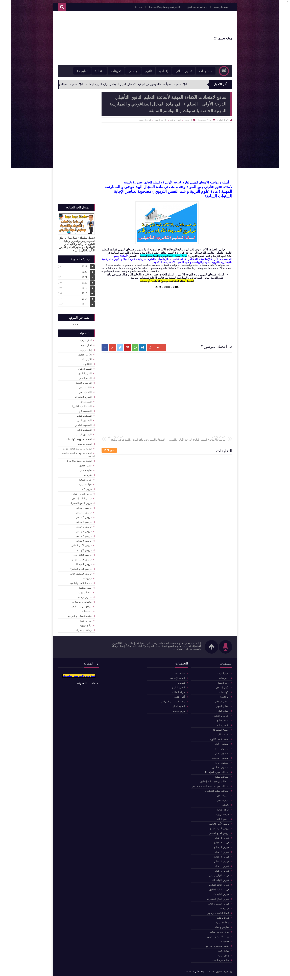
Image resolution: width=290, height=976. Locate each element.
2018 (167, 286)
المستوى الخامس (83, 425)
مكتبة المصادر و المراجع (80, 616)
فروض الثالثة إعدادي (82, 555)
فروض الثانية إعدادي (82, 559)
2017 (84, 298)
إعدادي (163, 71)
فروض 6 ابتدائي (84, 541)
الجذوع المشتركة (83, 397)
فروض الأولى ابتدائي (81, 545)
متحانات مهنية (85, 592)
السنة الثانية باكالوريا (82, 406)
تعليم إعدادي (85, 465)
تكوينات (116, 71)
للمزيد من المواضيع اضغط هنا (79, 675)
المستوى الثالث (84, 416)
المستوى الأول (85, 411)
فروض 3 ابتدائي (84, 522)
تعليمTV (82, 71)
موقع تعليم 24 (223, 38)
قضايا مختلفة (85, 588)
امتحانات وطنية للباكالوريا (79, 461)
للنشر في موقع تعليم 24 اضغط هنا (164, 7)
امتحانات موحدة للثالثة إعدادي (77, 448)
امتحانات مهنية (145, 120)
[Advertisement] (119, 38)
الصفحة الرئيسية (221, 7)
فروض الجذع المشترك (81, 569)
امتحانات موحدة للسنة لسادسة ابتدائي (78, 455)
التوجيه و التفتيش (83, 383)
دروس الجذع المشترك (81, 503)
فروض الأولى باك (83, 550)
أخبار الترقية (175, 120)
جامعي (133, 71)
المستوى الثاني (84, 420)
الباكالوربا (87, 364)
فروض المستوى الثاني (81, 574)
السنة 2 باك (86, 401)
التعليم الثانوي (160, 120)
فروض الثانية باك (83, 564)
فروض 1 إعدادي (84, 512)
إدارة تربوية (86, 350)
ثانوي (148, 71)
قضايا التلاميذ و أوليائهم (81, 583)
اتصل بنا (138, 7)
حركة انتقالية (85, 480)
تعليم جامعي (85, 470)
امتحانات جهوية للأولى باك (79, 439)
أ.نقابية (99, 71)
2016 (176, 286)
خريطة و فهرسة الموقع (196, 7)
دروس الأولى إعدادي (81, 494)
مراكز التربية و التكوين (80, 606)
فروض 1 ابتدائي (84, 508)
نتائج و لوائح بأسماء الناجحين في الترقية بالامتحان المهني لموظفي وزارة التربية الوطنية (179, 84)
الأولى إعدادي (85, 354)
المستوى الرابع (84, 430)
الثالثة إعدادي (85, 387)
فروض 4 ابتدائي (84, 531)
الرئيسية (188, 120)
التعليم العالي (85, 378)
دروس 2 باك (86, 489)
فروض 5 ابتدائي (84, 536)
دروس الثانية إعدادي (82, 498)
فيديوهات (87, 578)
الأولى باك (87, 359)
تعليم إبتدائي (184, 71)
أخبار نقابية (86, 345)
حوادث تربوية (85, 484)
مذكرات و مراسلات (82, 602)
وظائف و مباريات (83, 630)
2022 (84, 271)
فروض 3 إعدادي (84, 527)
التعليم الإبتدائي (84, 369)
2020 (84, 282)
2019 (158, 286)
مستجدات (205, 71)
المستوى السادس (83, 434)
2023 (84, 266)
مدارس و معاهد (84, 597)
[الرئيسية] (224, 71)
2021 (84, 277)
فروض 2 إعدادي (84, 517)
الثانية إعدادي (85, 392)
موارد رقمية (86, 621)
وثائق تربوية (86, 625)
